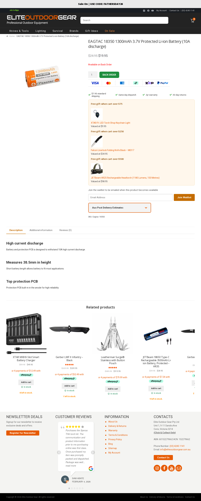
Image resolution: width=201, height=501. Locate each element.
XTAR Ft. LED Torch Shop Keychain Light (110, 123)
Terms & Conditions (118, 435)
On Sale (110, 30)
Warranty (112, 430)
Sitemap (112, 448)
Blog (110, 444)
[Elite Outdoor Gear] (41, 20)
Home (12, 36)
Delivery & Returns (117, 426)
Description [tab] (16, 230)
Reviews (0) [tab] (65, 230)
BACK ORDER (109, 75)
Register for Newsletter (23, 433)
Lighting (40, 30)
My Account (161, 10)
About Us (112, 421)
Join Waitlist (184, 197)
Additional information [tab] (41, 230)
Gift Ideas (91, 30)
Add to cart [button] (26, 382)
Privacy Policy (115, 439)
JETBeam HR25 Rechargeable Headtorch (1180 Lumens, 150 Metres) (125, 177)
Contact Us (174, 10)
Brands (74, 30)
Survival (58, 30)
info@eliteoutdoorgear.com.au (175, 449)
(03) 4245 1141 (188, 10)
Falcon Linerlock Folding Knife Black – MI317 (112, 150)
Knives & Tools (19, 30)
